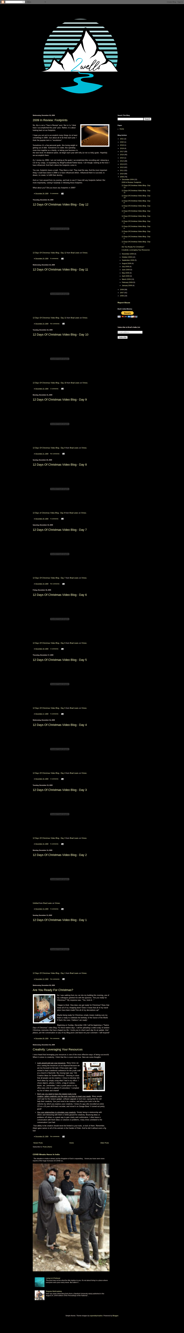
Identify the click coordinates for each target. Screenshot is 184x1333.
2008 (122, 290)
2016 (122, 155)
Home (71, 1143)
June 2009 (126, 270)
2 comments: (54, 388)
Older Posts (104, 1143)
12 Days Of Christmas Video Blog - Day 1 (60, 920)
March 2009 (126, 279)
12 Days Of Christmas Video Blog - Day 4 (60, 725)
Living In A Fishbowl (53, 1278)
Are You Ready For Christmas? (53, 990)
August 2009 (127, 263)
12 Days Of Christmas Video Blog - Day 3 (60, 790)
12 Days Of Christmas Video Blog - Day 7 (60, 529)
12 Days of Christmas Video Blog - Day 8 (49, 513)
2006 (122, 296)
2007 (122, 293)
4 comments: (54, 519)
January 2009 (127, 285)
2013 (122, 164)
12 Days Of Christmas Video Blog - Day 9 (60, 399)
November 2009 (128, 254)
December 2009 (128, 179)
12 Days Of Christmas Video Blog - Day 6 (60, 594)
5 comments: (54, 844)
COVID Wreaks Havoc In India (46, 1154)
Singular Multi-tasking (54, 1291)
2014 (122, 161)
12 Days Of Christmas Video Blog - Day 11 (60, 269)
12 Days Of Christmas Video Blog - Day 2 (60, 855)
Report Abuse (124, 302)
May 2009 (126, 273)
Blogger (115, 1316)
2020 (122, 142)
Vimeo (84, 253)
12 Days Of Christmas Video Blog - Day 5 (60, 659)
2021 (122, 139)
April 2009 (126, 276)
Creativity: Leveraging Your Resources (58, 1049)
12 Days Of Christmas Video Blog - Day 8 (60, 464)
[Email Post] (62, 193)
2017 (122, 151)
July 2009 (125, 267)
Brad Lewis (75, 253)
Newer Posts (38, 1143)
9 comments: (54, 193)
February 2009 (127, 282)
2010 (122, 174)
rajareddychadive (96, 1316)
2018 (122, 148)
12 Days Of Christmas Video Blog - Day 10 (60, 334)
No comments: (55, 323)
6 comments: (54, 258)
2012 (122, 167)
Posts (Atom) (47, 1147)
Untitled (36, 903)
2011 (122, 170)
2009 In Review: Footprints (50, 120)
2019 (122, 145)
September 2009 (128, 260)
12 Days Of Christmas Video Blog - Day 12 (60, 204)
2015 (122, 158)
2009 (122, 177)
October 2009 (127, 257)
